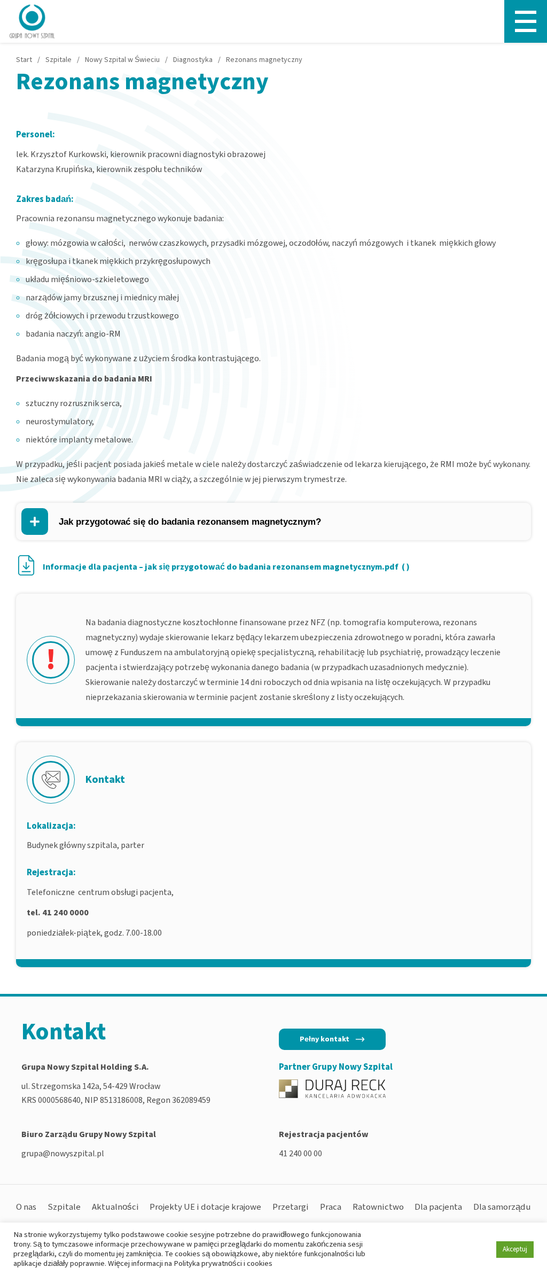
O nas (26, 1207)
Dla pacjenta (438, 1207)
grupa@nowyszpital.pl (62, 1154)
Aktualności (115, 1207)
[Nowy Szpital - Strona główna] (32, 21)
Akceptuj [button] (515, 1249)
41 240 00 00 (300, 1154)
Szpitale (64, 1207)
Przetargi (290, 1207)
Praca (330, 1207)
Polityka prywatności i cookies (223, 1263)
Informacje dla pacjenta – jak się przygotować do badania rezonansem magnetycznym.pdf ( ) (226, 567)
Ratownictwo (378, 1207)
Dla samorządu (502, 1207)
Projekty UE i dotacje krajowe (205, 1207)
